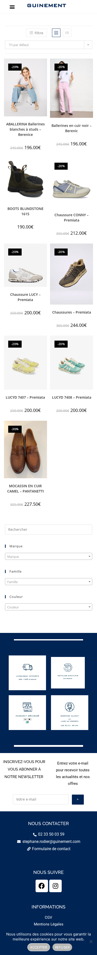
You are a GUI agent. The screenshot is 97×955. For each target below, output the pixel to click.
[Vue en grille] (56, 33)
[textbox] (48, 556)
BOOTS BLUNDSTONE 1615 (25, 211)
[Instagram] (55, 886)
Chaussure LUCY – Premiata (25, 297)
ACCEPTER (38, 947)
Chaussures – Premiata (71, 312)
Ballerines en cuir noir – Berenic (71, 128)
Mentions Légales (48, 924)
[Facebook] (42, 886)
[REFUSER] (90, 941)
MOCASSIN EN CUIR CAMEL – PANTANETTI (25, 489)
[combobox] (48, 556)
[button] (12, 7)
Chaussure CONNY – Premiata (71, 217)
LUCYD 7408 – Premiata (71, 397)
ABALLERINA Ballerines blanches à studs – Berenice (25, 129)
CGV (48, 917)
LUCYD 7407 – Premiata (25, 397)
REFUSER (62, 947)
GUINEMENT (46, 5)
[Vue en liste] (67, 33)
